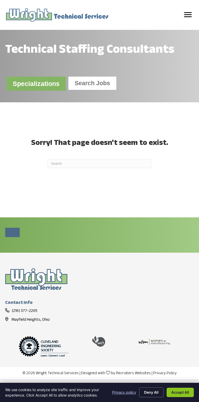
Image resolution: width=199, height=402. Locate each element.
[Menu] (188, 14)
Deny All (151, 392)
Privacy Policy (165, 373)
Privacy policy (124, 392)
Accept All (180, 392)
